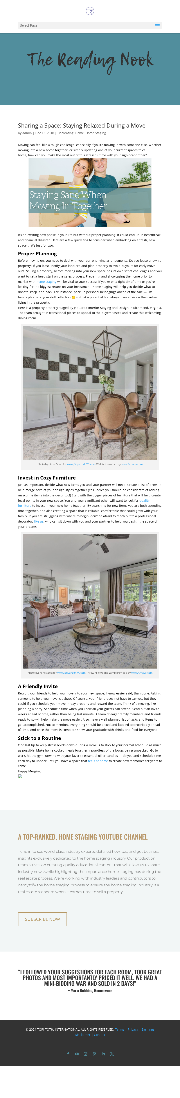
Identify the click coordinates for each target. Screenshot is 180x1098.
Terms (119, 1029)
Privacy (133, 1029)
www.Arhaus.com (132, 464)
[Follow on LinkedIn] (103, 1053)
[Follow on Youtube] (76, 1053)
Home (79, 133)
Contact (99, 1035)
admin (27, 133)
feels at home (98, 761)
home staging (46, 281)
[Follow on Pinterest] (94, 1053)
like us (38, 521)
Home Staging (96, 133)
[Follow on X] (111, 1053)
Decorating (66, 133)
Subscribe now (42, 919)
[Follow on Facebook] (68, 1053)
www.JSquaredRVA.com (81, 464)
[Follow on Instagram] (85, 1053)
